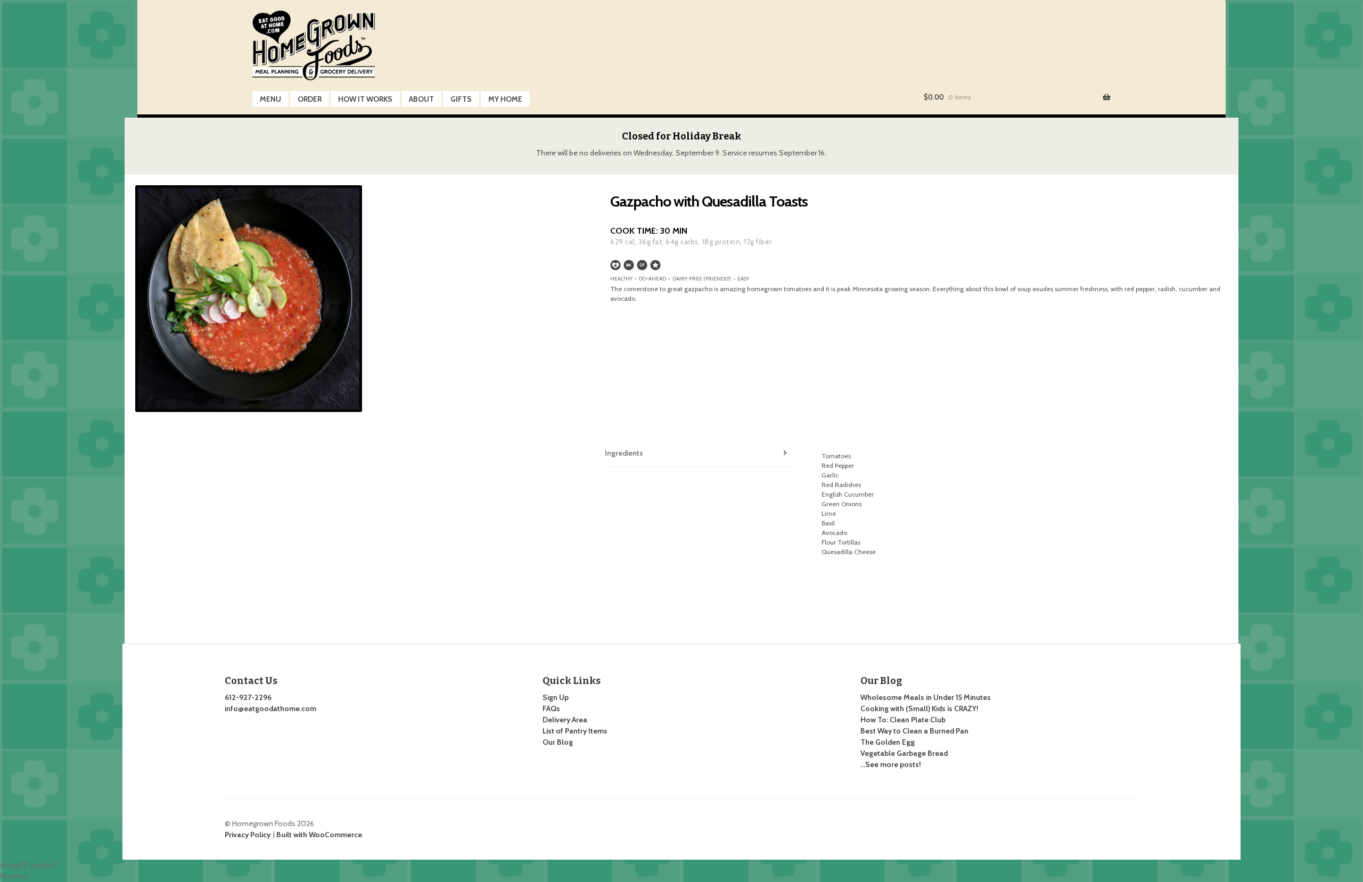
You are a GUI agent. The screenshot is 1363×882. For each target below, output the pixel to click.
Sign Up (556, 697)
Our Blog (558, 742)
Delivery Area (565, 719)
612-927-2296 (248, 697)
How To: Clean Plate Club (903, 719)
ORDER (310, 99)
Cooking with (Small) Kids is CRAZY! (919, 708)
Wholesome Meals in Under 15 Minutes (925, 697)
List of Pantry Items (575, 731)
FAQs (551, 708)
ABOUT (421, 99)
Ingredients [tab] (624, 453)
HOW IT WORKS (365, 99)
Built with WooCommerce (319, 834)
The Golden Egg (887, 742)
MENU (270, 99)
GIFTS (461, 99)
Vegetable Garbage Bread (904, 753)
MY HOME (505, 99)
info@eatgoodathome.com (270, 708)
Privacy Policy (247, 834)
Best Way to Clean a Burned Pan (914, 731)
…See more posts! (890, 764)
